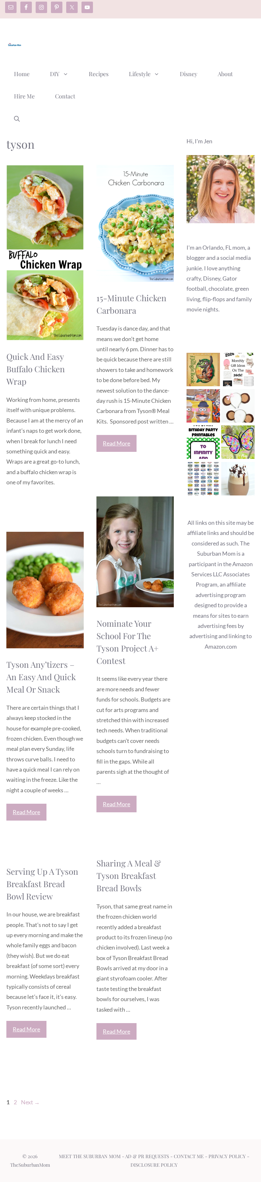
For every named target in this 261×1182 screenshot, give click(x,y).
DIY (55, 74)
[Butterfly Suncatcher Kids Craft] (238, 443)
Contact (65, 96)
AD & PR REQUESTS (147, 1156)
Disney (188, 74)
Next (30, 1102)
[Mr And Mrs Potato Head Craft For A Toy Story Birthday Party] (203, 407)
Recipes (99, 74)
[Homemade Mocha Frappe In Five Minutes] (238, 480)
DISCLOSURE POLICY (154, 1165)
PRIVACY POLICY (227, 1156)
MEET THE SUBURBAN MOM (90, 1156)
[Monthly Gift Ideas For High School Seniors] (238, 371)
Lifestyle (140, 74)
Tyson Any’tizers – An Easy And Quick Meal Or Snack (41, 677)
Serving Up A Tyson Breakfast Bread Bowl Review (42, 884)
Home (22, 74)
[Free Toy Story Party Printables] (203, 443)
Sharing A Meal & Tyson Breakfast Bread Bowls (128, 876)
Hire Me (24, 96)
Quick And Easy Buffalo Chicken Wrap (35, 369)
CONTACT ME (189, 1156)
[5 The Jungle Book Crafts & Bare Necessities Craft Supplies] (203, 371)
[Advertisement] (139, 42)
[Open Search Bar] (17, 118)
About (225, 74)
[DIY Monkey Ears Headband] (238, 407)
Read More (116, 443)
